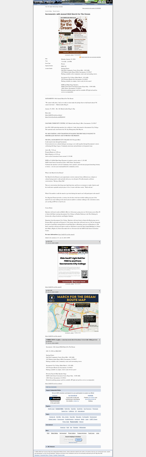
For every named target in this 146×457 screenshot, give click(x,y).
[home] (47, 2)
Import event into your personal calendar (91, 57)
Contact (60, 4)
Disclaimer (37, 455)
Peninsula (95, 408)
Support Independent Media (53, 390)
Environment (93, 417)
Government (60, 419)
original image (69, 55)
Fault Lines (91, 433)
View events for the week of (91, 8)
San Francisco (87, 408)
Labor (87, 419)
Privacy (51, 455)
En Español (85, 417)
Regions (48, 406)
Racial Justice (56, 11)
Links (97, 433)
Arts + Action (65, 417)
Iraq (71, 427)
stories (91, 397)
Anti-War (58, 417)
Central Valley (48, 11)
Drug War (72, 417)
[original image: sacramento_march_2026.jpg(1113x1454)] (73, 35)
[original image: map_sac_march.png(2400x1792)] (73, 313)
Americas (62, 427)
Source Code (61, 455)
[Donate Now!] (54, 398)
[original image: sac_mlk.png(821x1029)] (73, 264)
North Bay (67, 408)
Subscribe (72, 4)
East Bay (73, 408)
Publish (96, 4)
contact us (76, 401)
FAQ (48, 433)
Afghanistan (82, 427)
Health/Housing (69, 419)
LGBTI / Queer (93, 419)
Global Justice (52, 419)
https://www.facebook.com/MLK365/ (55, 117)
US (76, 411)
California (71, 411)
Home (38, 4)
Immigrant (77, 419)
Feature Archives (82, 433)
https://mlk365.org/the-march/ (66, 234)
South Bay (80, 408)
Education (78, 417)
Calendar (84, 4)
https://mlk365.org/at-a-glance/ (53, 115)
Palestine (75, 427)
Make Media (54, 433)
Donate (107, 4)
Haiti (67, 427)
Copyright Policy (44, 455)
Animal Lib (52, 417)
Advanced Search (73, 442)
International (81, 411)
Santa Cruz (65, 411)
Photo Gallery (72, 433)
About (49, 4)
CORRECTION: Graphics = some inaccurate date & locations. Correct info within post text (71, 340)
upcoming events (89, 399)
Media (82, 419)
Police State (66, 421)
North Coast (51, 408)
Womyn (81, 421)
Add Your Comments (51, 387)
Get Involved (63, 433)
